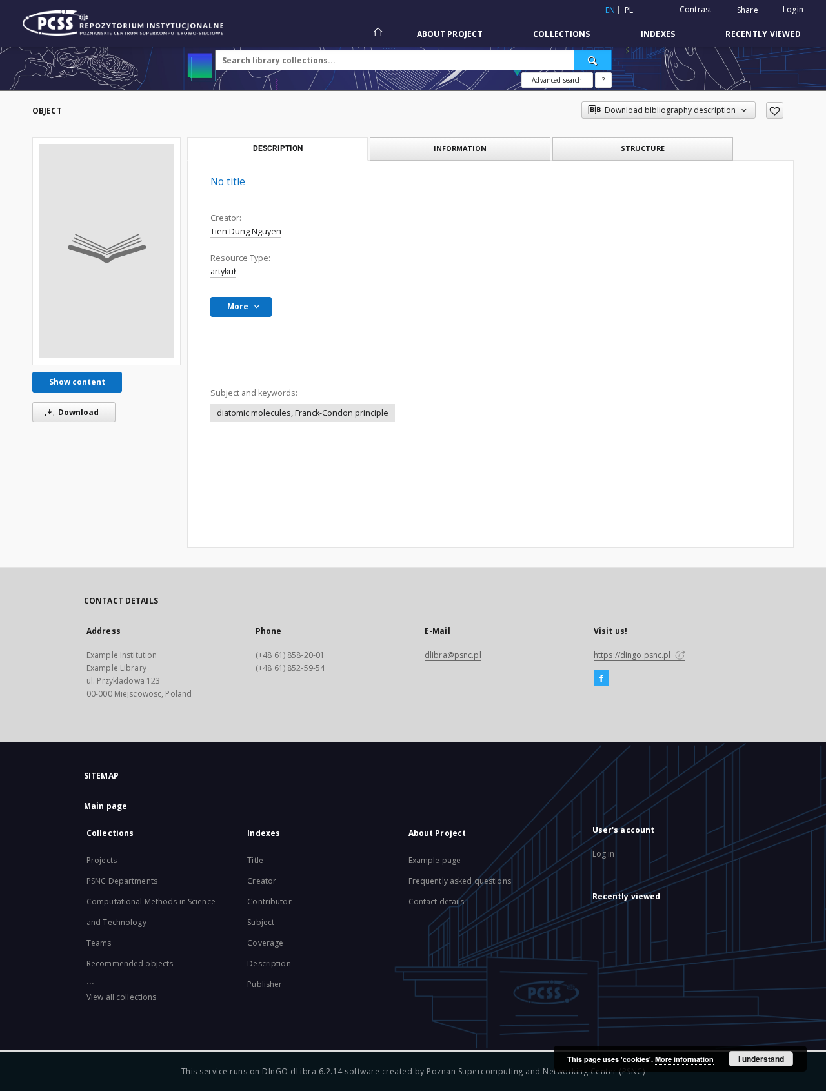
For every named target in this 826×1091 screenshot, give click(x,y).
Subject (260, 922)
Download (77, 412)
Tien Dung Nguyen (245, 231)
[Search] (593, 60)
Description (268, 963)
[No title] (106, 251)
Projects (101, 860)
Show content (77, 381)
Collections (561, 33)
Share (747, 10)
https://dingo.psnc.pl (633, 654)
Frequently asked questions (459, 880)
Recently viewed (763, 33)
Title (255, 860)
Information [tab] (460, 148)
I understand (761, 1059)
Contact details (436, 901)
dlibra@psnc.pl (453, 654)
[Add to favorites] (774, 110)
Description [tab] (278, 148)
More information (684, 1059)
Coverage (265, 942)
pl (629, 10)
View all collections (121, 997)
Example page (434, 860)
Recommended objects (129, 963)
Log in (603, 853)
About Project (450, 33)
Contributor (269, 901)
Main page (105, 805)
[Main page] (377, 33)
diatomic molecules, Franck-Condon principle (302, 412)
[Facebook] (601, 678)
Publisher (264, 984)
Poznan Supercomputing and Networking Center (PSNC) (536, 1071)
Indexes (658, 33)
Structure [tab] (643, 148)
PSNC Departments (121, 880)
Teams (99, 942)
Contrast (696, 9)
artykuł (223, 271)
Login (793, 9)
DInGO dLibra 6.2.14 (302, 1071)
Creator (261, 880)
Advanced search (557, 80)
